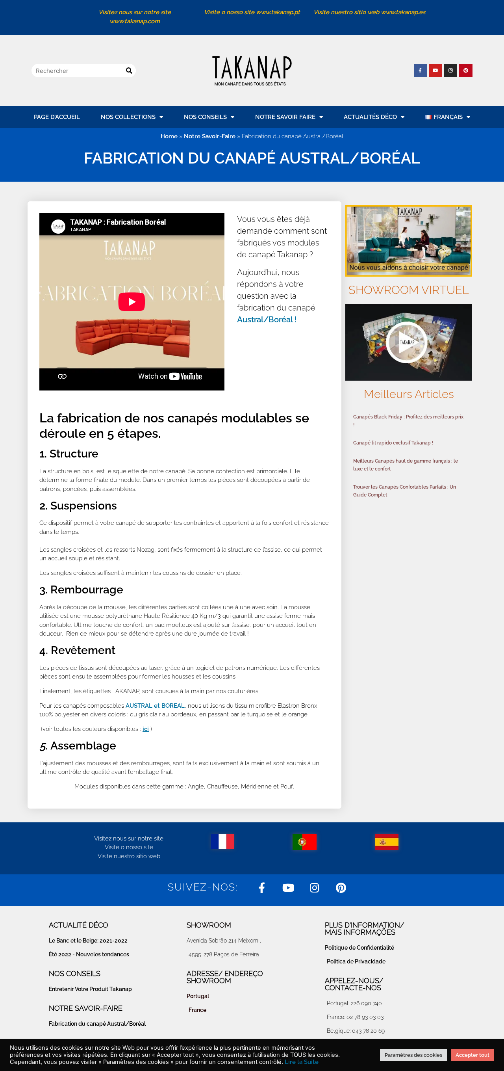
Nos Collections (128, 117)
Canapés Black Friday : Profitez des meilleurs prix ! (408, 421)
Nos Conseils (205, 117)
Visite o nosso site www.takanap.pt (252, 12)
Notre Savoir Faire (285, 117)
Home (169, 136)
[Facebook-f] (420, 71)
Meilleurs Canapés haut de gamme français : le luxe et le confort (405, 465)
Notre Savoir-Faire (209, 136)
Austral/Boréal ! (267, 319)
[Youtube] (435, 71)
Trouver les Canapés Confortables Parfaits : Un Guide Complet (404, 491)
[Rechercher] (129, 70)
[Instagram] (451, 71)
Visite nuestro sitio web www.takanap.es (369, 12)
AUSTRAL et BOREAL (155, 705)
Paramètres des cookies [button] (413, 1055)
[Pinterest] (465, 71)
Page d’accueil (57, 117)
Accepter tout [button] (472, 1055)
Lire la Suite (302, 1061)
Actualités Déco (370, 117)
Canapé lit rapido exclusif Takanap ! (393, 443)
